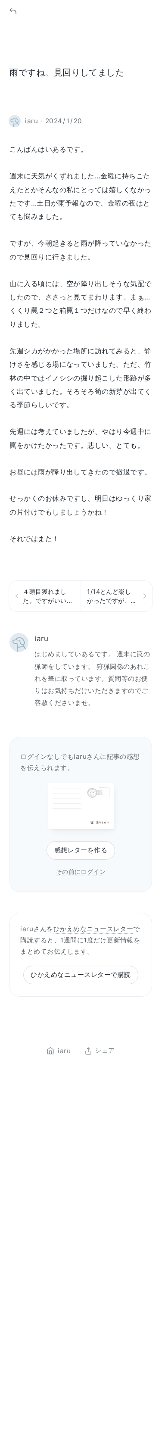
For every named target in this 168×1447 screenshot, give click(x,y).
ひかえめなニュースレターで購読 (81, 974)
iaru (41, 638)
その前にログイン (81, 871)
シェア (105, 1051)
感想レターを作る (81, 850)
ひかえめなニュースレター (93, 929)
